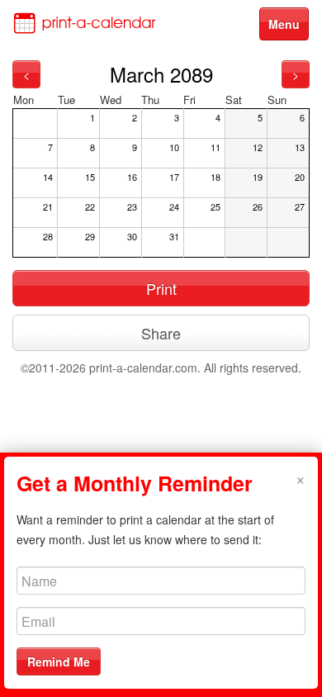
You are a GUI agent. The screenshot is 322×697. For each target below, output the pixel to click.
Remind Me (58, 661)
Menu (284, 24)
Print (161, 288)
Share (161, 333)
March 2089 (161, 73)
